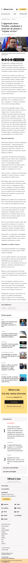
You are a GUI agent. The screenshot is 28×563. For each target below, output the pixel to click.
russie (4, 308)
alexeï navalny (12, 308)
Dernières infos (6, 14)
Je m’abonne (14, 402)
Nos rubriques (4, 485)
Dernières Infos (5, 19)
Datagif (6, 557)
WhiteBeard (11, 558)
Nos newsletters (5, 489)
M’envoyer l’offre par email (14, 406)
